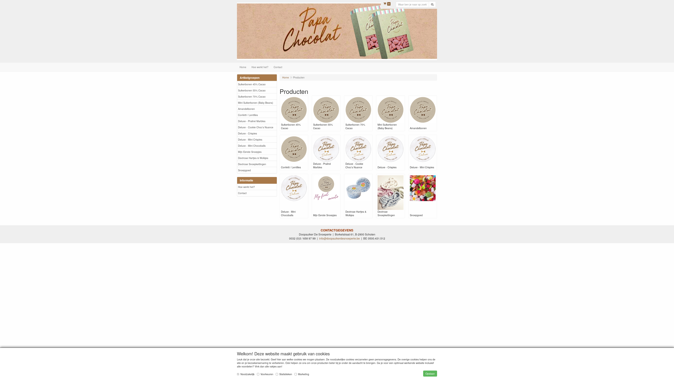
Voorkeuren (266, 374)
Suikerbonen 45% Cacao (252, 84)
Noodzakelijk (247, 374)
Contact (242, 193)
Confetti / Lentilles (248, 115)
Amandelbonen (246, 109)
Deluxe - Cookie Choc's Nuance (255, 127)
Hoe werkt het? (246, 187)
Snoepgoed (244, 170)
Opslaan (430, 373)
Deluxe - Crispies (247, 133)
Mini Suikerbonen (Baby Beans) (255, 102)
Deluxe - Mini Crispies (250, 139)
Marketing (303, 374)
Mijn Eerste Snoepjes (250, 152)
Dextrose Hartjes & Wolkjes (253, 158)
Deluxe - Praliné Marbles (251, 121)
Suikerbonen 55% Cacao (252, 90)
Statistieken (285, 374)
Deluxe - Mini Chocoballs (252, 145)
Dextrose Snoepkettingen (252, 164)
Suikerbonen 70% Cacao (252, 96)
